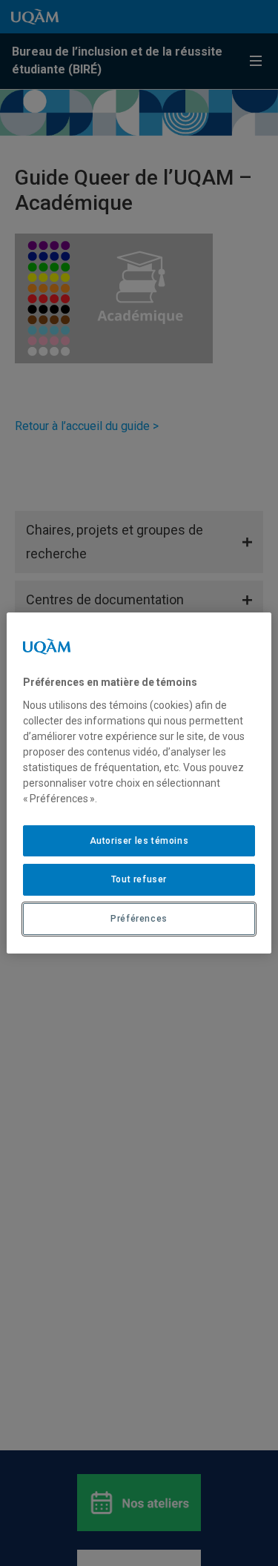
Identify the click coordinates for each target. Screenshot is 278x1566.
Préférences (139, 919)
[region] (139, 783)
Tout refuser (139, 879)
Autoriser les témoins (139, 841)
